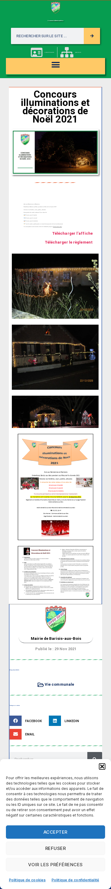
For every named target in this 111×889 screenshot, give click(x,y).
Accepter (55, 832)
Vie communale (59, 684)
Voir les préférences (55, 864)
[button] (102, 766)
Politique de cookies (27, 880)
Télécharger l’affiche (72, 233)
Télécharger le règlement (69, 242)
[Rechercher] (92, 36)
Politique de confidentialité (75, 880)
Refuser (55, 848)
